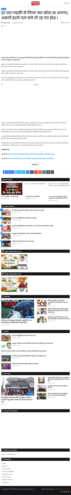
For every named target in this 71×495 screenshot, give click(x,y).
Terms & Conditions (8, 471)
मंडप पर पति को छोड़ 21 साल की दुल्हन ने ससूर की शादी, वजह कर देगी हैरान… (31, 159)
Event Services (6, 477)
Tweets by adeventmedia (8, 454)
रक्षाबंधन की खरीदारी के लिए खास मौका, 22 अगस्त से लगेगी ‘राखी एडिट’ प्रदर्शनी (32, 226)
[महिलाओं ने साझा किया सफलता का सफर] (6, 244)
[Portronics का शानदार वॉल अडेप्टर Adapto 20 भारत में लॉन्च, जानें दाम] (59, 189)
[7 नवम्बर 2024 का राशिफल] (35, 189)
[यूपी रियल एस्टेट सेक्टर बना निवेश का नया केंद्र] (41, 388)
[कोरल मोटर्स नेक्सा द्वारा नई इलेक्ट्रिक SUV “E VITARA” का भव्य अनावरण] (41, 396)
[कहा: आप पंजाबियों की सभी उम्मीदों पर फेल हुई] (6, 220)
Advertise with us (7, 474)
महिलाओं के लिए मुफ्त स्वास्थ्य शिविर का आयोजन (25, 364)
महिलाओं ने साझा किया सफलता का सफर (23, 241)
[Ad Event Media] (35, 3)
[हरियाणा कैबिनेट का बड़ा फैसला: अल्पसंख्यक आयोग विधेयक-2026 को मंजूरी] (41, 303)
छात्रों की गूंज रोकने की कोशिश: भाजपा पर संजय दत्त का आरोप (28, 210)
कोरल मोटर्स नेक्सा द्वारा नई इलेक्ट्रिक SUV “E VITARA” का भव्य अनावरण (58, 394)
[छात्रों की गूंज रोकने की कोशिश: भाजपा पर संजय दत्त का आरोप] (6, 212)
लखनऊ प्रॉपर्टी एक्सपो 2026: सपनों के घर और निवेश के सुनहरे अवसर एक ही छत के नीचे (59, 379)
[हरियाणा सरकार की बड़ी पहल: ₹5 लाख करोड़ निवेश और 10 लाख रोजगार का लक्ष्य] (41, 319)
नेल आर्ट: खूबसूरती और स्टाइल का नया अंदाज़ (24, 335)
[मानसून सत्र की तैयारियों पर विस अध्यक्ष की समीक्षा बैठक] (6, 236)
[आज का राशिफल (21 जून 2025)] (11, 189)
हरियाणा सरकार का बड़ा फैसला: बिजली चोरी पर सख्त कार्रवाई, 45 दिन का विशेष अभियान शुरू (58, 310)
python (35, 164)
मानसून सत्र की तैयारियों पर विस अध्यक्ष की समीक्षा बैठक (26, 233)
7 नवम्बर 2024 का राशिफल (32, 196)
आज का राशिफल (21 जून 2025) (9, 196)
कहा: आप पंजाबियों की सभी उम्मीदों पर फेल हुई (24, 218)
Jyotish (4, 9)
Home (4, 463)
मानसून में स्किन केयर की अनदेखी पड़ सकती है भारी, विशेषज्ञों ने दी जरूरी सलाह (32, 343)
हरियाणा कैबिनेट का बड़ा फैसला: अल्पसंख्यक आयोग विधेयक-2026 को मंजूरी (58, 302)
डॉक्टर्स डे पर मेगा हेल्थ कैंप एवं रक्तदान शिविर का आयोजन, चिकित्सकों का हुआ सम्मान (23, 351)
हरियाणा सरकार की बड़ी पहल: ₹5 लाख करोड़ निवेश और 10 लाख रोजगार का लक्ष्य (59, 318)
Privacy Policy (6, 469)
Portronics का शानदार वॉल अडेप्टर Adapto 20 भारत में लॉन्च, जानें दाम (58, 197)
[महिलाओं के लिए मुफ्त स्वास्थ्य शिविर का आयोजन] (6, 366)
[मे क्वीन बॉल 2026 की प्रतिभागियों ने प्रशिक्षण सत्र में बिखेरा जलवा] (6, 358)
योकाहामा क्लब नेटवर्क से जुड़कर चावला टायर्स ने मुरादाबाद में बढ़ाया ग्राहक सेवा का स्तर (16, 399)
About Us (5, 466)
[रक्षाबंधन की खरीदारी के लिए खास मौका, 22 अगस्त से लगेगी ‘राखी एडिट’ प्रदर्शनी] (6, 228)
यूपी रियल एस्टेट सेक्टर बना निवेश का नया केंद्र (58, 387)
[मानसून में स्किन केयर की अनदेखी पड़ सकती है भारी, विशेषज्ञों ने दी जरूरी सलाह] (6, 346)
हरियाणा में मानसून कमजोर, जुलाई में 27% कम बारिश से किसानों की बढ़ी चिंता (16, 321)
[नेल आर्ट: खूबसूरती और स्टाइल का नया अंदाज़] (6, 338)
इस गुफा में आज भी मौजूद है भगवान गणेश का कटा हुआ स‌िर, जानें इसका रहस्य (31, 154)
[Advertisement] (35, 42)
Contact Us (5, 482)
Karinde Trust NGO (7, 480)
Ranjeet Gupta (6, 22)
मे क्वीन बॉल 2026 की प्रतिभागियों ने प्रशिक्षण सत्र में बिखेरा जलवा (29, 356)
